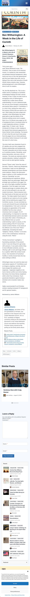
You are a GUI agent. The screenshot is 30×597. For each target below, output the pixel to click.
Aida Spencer (15, 535)
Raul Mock (14, 548)
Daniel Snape (15, 476)
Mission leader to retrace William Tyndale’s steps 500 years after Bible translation (17, 542)
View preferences (15, 591)
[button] (28, 571)
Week (19, 351)
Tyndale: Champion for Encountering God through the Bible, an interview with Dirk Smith (17, 506)
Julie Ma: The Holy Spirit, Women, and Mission (17, 482)
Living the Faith (13, 467)
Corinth (9, 351)
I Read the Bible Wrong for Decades (17, 493)
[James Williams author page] (3, 46)
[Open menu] (26, 3)
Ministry (11, 516)
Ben (4, 351)
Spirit (11, 478)
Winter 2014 (15, 31)
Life (14, 351)
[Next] (26, 385)
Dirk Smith (14, 513)
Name (5, 444)
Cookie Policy (8, 595)
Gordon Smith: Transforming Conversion (15, 334)
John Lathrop (9, 395)
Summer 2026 (20, 467)
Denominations (14, 518)
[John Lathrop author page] (4, 395)
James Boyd (14, 522)
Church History (13, 501)
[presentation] (15, 378)
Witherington (6, 354)
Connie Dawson (15, 487)
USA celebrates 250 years (17, 553)
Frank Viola (14, 498)
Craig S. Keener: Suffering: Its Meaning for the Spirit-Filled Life (18, 529)
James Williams (8, 45)
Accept (15, 583)
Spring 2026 (20, 525)
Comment (5, 420)
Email (5, 451)
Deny (15, 587)
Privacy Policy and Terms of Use (17, 595)
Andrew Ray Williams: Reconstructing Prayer (16, 470)
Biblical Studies (7, 31)
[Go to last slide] (4, 385)
